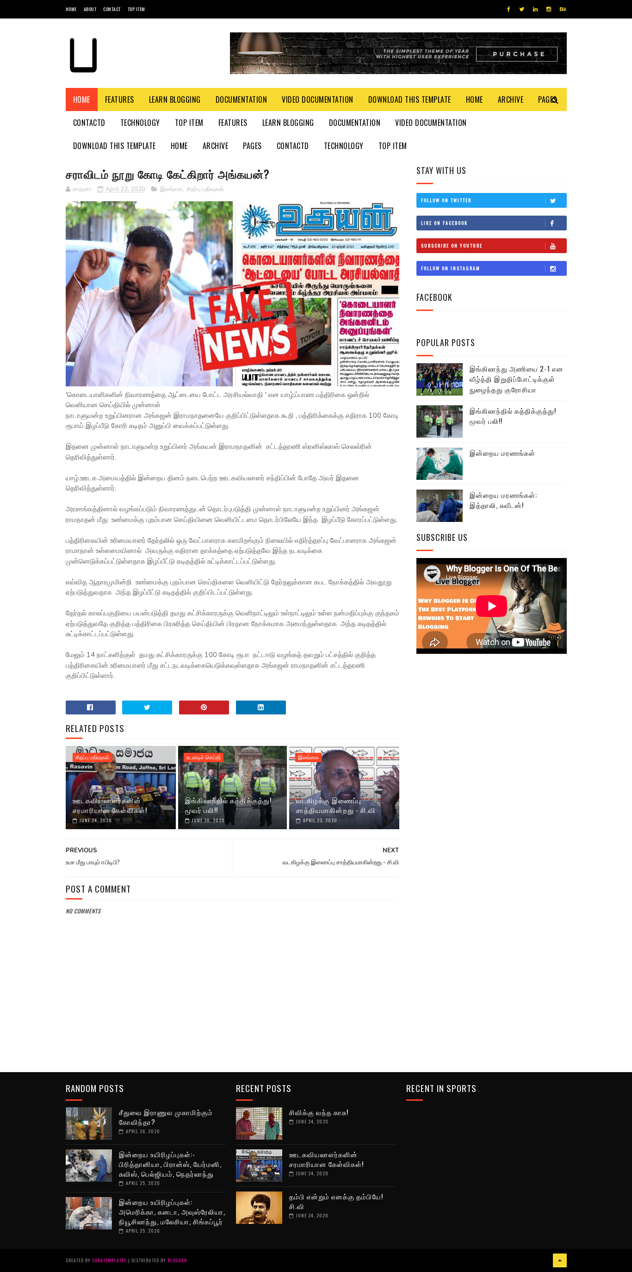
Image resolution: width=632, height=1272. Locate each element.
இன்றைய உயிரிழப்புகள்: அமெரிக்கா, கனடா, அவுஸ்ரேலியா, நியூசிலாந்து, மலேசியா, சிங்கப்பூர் (172, 1211)
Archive (511, 99)
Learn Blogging (175, 99)
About (90, 9)
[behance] (563, 9)
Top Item (136, 9)
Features (119, 99)
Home (71, 9)
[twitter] (521, 9)
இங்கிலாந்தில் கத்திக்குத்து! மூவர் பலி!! (228, 805)
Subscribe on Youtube (452, 245)
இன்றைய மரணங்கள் (502, 452)
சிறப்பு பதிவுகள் (205, 189)
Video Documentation (317, 99)
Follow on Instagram (450, 268)
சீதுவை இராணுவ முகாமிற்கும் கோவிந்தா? (166, 1117)
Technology (140, 122)
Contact (112, 9)
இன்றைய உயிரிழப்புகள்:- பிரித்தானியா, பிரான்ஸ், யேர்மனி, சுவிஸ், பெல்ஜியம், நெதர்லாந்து (170, 1164)
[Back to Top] (560, 1260)
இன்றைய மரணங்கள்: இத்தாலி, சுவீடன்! (503, 500)
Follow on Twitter (446, 200)
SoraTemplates (109, 1260)
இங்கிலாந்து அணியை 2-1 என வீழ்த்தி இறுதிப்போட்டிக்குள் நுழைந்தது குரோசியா (517, 378)
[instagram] (548, 9)
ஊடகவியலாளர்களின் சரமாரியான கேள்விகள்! (110, 805)
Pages (252, 145)
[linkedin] (535, 9)
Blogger (177, 1260)
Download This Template (409, 99)
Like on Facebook (444, 222)
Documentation (241, 99)
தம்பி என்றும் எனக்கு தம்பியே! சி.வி (336, 1201)
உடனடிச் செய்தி (203, 757)
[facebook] (509, 9)
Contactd (89, 122)
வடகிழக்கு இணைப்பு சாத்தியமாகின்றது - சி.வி (336, 805)
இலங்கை (171, 189)
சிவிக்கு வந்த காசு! (318, 1112)
